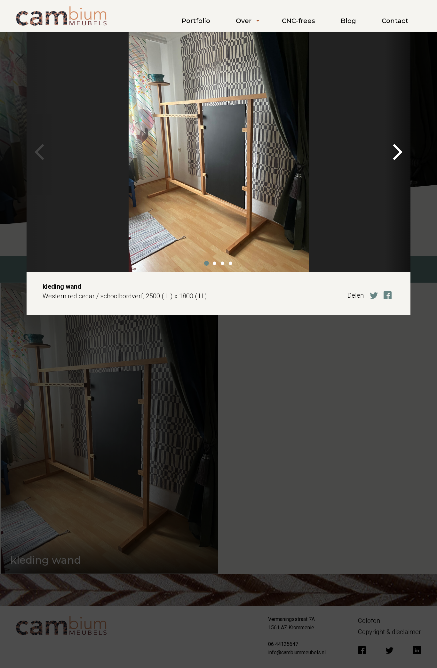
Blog (348, 21)
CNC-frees (298, 21)
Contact (395, 21)
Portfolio (196, 21)
